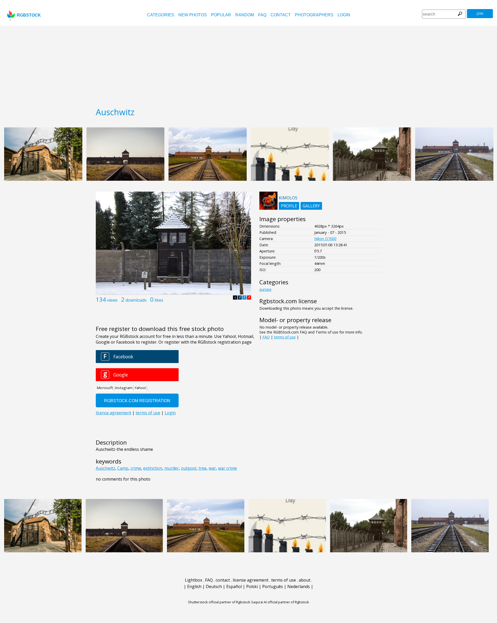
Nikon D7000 (325, 238)
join (480, 13)
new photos (192, 15)
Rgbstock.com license (288, 301)
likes (159, 300)
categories (160, 15)
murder (171, 468)
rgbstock (29, 15)
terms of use (285, 337)
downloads (136, 300)
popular (221, 15)
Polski (252, 586)
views (112, 300)
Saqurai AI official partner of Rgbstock (280, 602)
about (304, 580)
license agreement (250, 580)
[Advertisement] (248, 64)
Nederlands (298, 586)
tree (203, 468)
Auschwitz (105, 468)
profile (289, 206)
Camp (122, 468)
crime (135, 468)
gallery (311, 206)
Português (272, 586)
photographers (314, 15)
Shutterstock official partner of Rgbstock (219, 602)
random (244, 15)
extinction (152, 468)
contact (281, 15)
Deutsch (214, 586)
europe (265, 289)
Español (234, 586)
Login (344, 15)
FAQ (262, 15)
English (194, 586)
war (212, 468)
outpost (188, 468)
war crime (227, 468)
